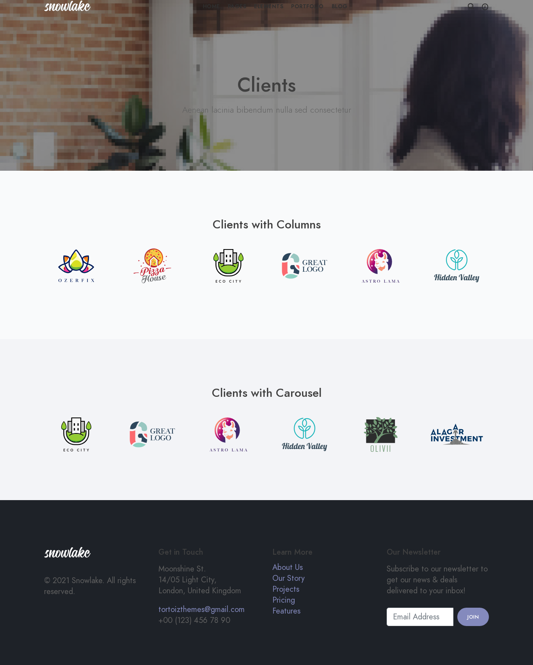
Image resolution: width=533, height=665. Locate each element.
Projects (285, 589)
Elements (268, 6)
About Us (287, 567)
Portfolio (307, 6)
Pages (237, 6)
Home (211, 6)
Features (286, 610)
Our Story (288, 578)
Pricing (283, 599)
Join (473, 617)
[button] (471, 7)
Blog (340, 6)
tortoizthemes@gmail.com (201, 609)
